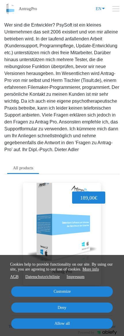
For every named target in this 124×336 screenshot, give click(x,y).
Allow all (62, 323)
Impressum (75, 277)
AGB (14, 277)
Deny (62, 307)
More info (90, 269)
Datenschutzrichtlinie (42, 277)
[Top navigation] (115, 8)
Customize (62, 291)
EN (99, 8)
